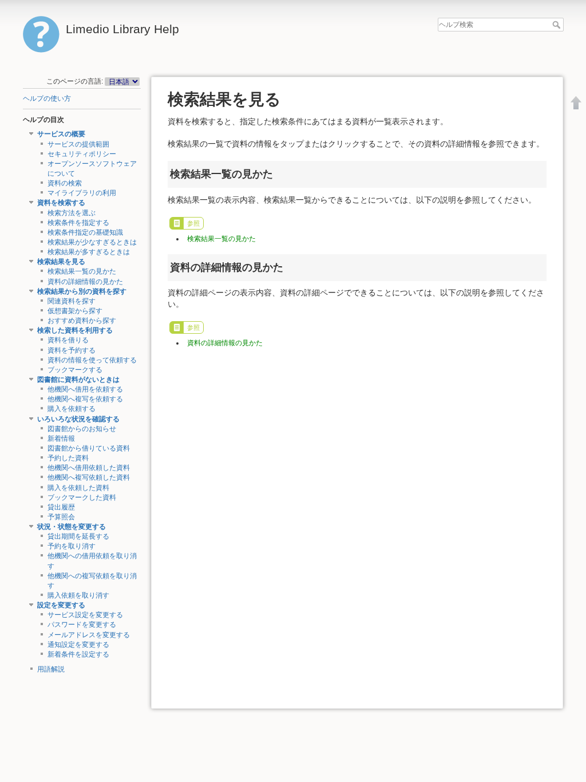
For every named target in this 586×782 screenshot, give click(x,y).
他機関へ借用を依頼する (85, 389)
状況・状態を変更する (71, 527)
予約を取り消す (71, 546)
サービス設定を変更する (85, 615)
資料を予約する (71, 350)
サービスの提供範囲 (78, 144)
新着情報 (61, 439)
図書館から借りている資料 (88, 448)
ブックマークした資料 (81, 497)
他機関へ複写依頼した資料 (88, 477)
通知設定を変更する (78, 645)
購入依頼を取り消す (78, 595)
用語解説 (51, 669)
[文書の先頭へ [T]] (576, 102)
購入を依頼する (71, 409)
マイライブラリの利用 (81, 193)
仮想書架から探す (74, 311)
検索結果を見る (61, 262)
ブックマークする (74, 370)
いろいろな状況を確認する (78, 419)
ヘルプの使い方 (47, 98)
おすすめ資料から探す (81, 321)
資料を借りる (68, 340)
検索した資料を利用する (75, 330)
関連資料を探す (71, 301)
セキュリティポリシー (81, 154)
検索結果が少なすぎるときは (92, 242)
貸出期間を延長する (78, 536)
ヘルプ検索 (557, 25)
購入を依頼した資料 (78, 488)
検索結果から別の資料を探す (81, 291)
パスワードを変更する (81, 625)
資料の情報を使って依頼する (92, 360)
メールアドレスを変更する (88, 635)
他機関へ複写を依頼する (85, 399)
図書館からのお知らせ (81, 429)
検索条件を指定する (78, 223)
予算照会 (61, 517)
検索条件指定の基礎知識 (85, 232)
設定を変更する (61, 605)
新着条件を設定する (78, 654)
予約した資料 (68, 458)
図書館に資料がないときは (78, 380)
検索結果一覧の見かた (81, 271)
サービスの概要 (61, 134)
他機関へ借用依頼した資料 (88, 468)
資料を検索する (61, 203)
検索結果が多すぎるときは (88, 252)
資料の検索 (64, 183)
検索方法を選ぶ (71, 213)
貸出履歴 (61, 507)
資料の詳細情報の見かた (85, 282)
